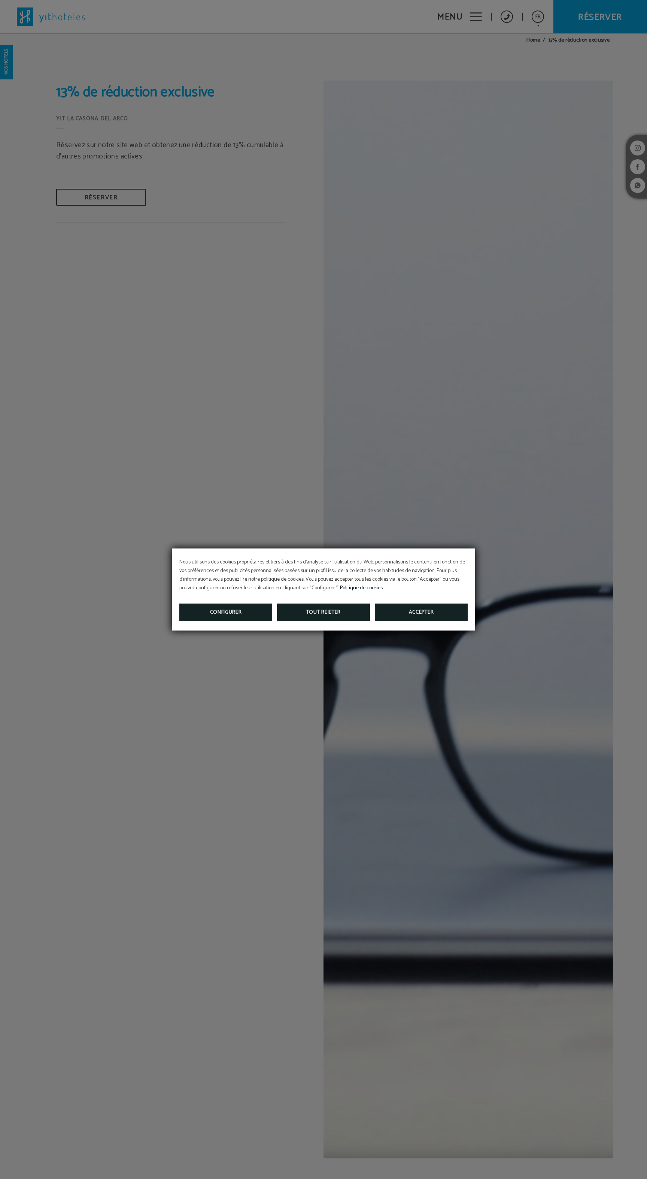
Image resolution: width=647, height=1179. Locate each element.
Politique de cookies (361, 588)
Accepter (421, 612)
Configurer (226, 612)
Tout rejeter (323, 612)
